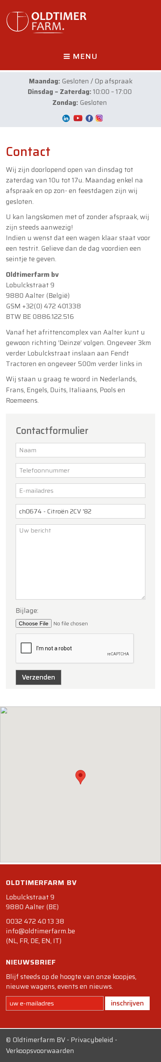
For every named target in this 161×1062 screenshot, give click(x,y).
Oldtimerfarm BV (39, 1040)
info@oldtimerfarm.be (40, 931)
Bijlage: (27, 610)
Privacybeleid (92, 1040)
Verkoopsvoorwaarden (40, 1051)
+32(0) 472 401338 (51, 306)
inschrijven (127, 1003)
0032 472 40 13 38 (35, 921)
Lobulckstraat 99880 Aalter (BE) (32, 902)
